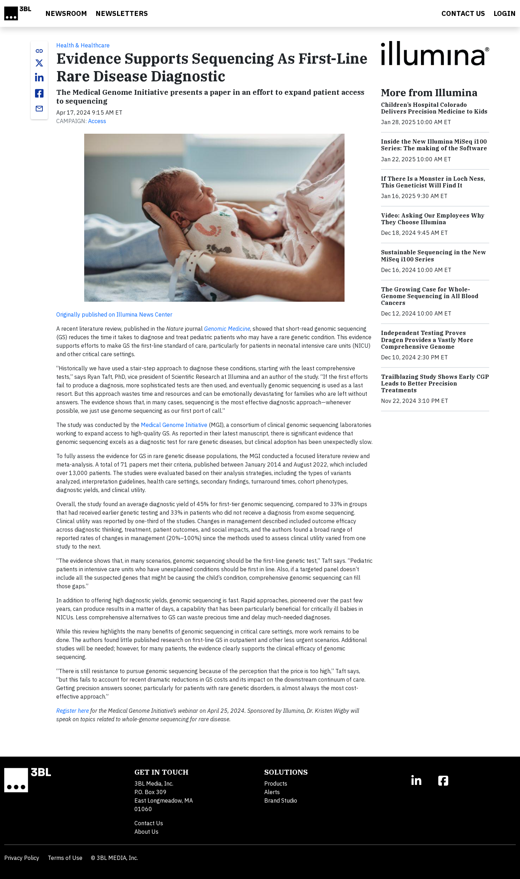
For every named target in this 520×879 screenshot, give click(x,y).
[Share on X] (39, 63)
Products (275, 783)
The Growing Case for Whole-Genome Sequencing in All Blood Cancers (429, 296)
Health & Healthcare (83, 45)
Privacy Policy (21, 857)
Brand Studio (280, 800)
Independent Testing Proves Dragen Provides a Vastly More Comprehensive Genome (427, 339)
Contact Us (148, 823)
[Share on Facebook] (39, 93)
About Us (146, 831)
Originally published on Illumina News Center (114, 314)
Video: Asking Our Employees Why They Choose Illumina (433, 219)
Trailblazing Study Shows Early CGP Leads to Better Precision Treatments (435, 383)
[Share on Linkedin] (39, 77)
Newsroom (66, 13)
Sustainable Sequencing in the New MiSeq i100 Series (433, 255)
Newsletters (122, 13)
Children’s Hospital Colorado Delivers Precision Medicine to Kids (434, 108)
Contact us (463, 13)
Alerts (272, 792)
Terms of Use (65, 857)
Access (97, 121)
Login (504, 13)
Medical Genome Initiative (174, 424)
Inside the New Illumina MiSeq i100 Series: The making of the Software (434, 145)
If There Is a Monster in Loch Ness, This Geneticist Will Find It (433, 182)
